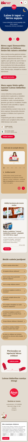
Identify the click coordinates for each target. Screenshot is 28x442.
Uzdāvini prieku (14, 361)
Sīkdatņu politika (12, 434)
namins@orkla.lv (10, 404)
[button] (10, 39)
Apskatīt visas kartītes (8, 77)
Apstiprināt (5, 438)
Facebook (14, 408)
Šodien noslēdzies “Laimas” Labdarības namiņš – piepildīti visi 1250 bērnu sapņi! (13, 233)
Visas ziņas (7, 248)
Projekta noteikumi (8, 136)
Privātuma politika (4, 434)
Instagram (14, 410)
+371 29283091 (18, 404)
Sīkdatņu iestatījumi (21, 434)
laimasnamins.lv (7, 177)
